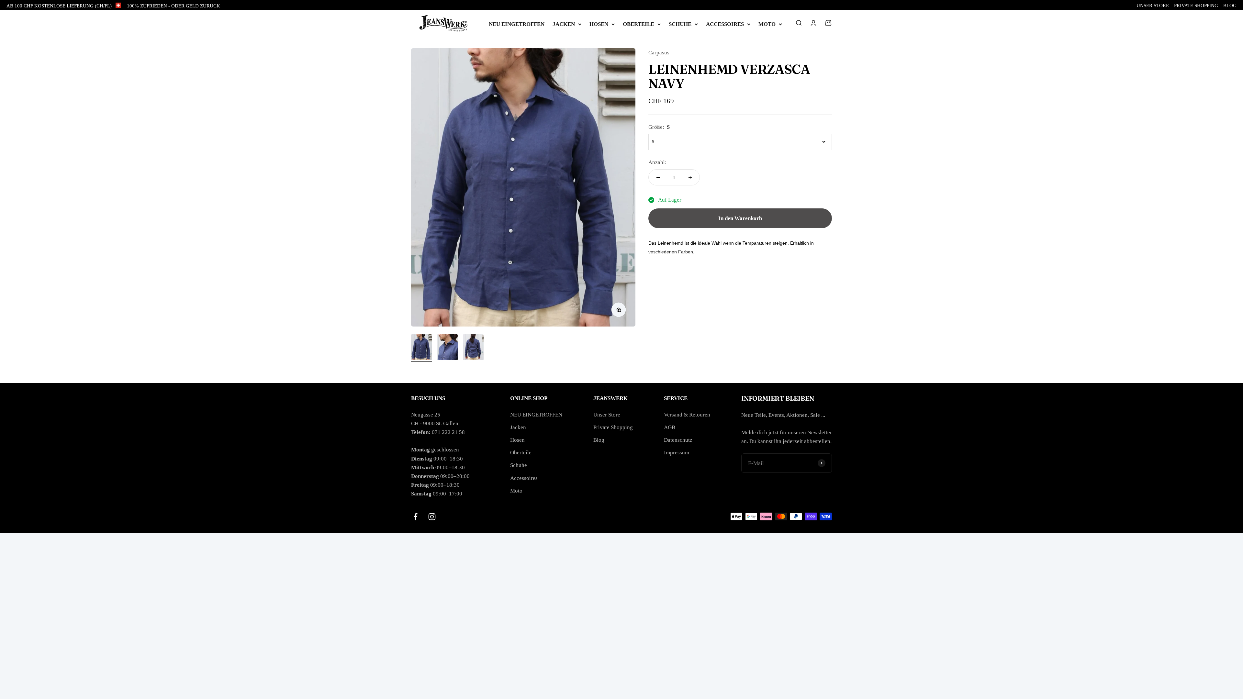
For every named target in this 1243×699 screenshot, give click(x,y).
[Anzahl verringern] (658, 177)
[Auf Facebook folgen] (415, 516)
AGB (669, 427)
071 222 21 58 (448, 432)
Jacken (564, 24)
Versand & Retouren (687, 415)
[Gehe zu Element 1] (421, 348)
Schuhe (680, 24)
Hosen (598, 24)
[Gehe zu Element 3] (473, 348)
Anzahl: (657, 162)
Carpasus (658, 53)
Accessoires (725, 24)
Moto (767, 24)
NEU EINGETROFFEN (516, 24)
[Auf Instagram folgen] (432, 516)
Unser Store (1153, 5)
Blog (1230, 5)
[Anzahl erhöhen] (690, 177)
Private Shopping (1196, 5)
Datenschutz (678, 440)
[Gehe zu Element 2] (447, 348)
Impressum (676, 452)
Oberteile (638, 24)
